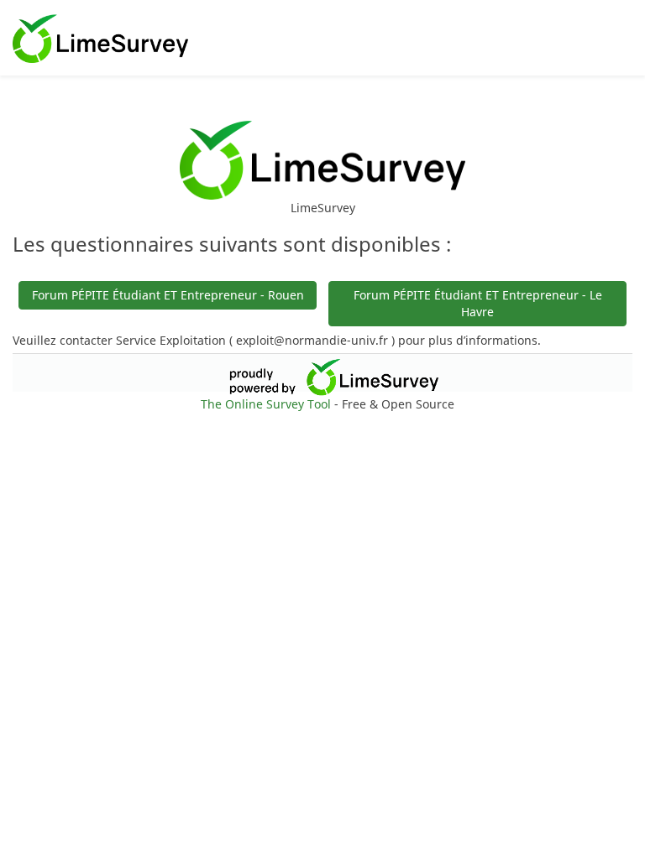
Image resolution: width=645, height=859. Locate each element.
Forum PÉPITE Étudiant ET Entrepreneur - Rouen (168, 295)
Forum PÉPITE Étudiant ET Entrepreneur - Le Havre (478, 303)
